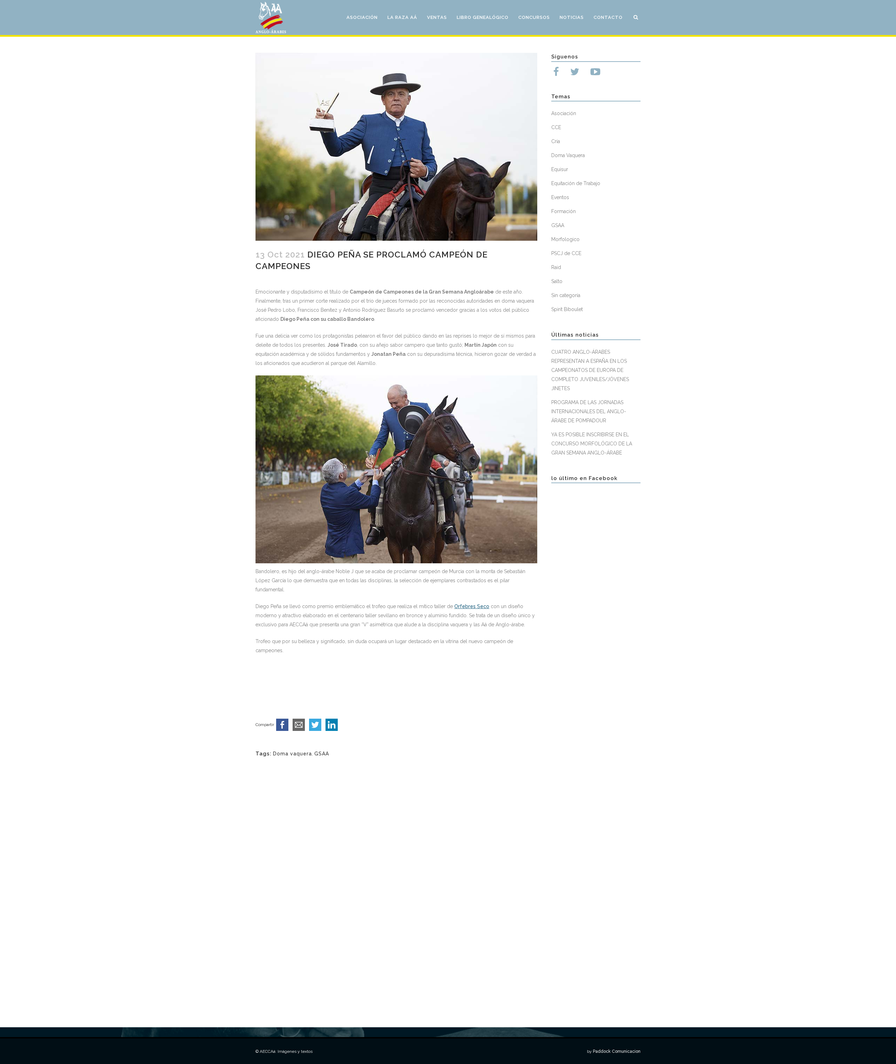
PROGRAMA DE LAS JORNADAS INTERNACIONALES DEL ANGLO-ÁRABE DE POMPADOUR (588, 411)
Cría (555, 141)
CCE (556, 127)
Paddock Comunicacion (616, 1051)
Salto (556, 281)
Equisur (559, 169)
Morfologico (565, 239)
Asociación (563, 113)
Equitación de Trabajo (575, 183)
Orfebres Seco (471, 606)
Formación (563, 211)
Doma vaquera (292, 753)
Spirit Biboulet (567, 309)
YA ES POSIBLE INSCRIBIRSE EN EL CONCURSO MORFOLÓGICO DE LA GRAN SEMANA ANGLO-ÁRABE (591, 444)
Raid (556, 267)
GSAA (321, 753)
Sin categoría (565, 295)
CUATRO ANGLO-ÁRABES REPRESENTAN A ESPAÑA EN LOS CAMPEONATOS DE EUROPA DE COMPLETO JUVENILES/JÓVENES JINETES (590, 370)
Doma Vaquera (568, 155)
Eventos (560, 197)
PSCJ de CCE (566, 253)
